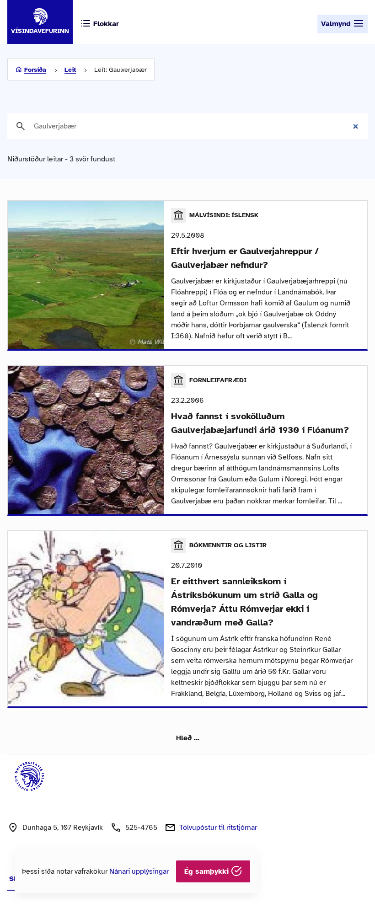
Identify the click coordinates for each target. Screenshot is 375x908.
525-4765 (141, 827)
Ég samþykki (207, 871)
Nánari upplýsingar (139, 871)
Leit (70, 70)
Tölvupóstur (218, 827)
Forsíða (35, 70)
